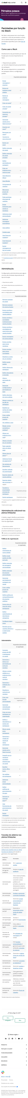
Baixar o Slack (5, 1076)
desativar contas (18, 968)
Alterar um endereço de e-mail (6, 435)
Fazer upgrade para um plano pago (6, 448)
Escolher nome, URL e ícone (6, 769)
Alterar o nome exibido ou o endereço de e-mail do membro (6, 675)
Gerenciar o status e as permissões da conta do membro (6, 664)
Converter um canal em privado (6, 114)
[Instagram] (9, 1039)
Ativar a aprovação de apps (6, 380)
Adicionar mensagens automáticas (6, 221)
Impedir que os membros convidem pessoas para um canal (6, 759)
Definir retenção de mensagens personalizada (7, 565)
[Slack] (12, 1073)
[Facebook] (12, 1039)
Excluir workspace (7, 497)
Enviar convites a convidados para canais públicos (7, 312)
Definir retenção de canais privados (7, 155)
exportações (22, 920)
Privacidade (4, 1080)
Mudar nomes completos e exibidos (6, 428)
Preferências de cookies (7, 1083)
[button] (8, 1018)
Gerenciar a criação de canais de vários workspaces (5, 740)
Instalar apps (6, 232)
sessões (21, 966)
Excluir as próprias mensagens (5, 98)
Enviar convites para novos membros (6, 344)
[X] (15, 1039)
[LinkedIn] (6, 1039)
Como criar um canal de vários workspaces (6, 606)
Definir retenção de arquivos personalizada (7, 573)
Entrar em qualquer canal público (6, 90)
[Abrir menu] (25, 2)
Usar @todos (6, 181)
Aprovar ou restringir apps (5, 798)
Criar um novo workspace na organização (6, 714)
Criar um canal (6, 103)
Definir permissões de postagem (6, 163)
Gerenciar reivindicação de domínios (6, 707)
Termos (11, 1080)
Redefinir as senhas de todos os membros (7, 410)
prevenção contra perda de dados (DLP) (18, 912)
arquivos (4, 85)
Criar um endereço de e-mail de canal (6, 170)
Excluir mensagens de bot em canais (6, 248)
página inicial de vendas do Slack (18, 955)
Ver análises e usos (7, 422)
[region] (14, 163)
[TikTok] (22, 1039)
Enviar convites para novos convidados (6, 351)
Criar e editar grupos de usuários (6, 417)
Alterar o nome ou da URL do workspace (7, 402)
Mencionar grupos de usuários (5, 192)
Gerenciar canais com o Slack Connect (6, 122)
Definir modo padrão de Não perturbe (6, 558)
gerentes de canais (8, 258)
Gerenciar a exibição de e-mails (6, 685)
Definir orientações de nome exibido (6, 550)
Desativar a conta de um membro (6, 692)
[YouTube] (19, 1039)
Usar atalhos (6, 228)
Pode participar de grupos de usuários (6, 199)
